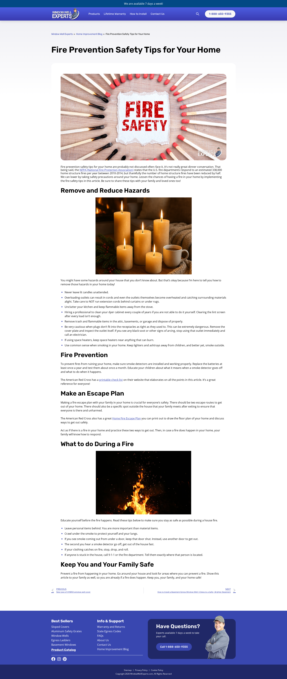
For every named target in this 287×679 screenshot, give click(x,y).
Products (94, 13)
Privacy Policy (141, 670)
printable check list (111, 380)
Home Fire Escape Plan (126, 418)
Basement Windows (63, 644)
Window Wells (60, 635)
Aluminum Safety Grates (66, 631)
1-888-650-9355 (220, 13)
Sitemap (128, 670)
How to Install (138, 13)
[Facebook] (53, 659)
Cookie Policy (157, 670)
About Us (103, 640)
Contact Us (157, 13)
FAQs (100, 635)
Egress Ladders (60, 640)
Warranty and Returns (111, 626)
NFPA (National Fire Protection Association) (107, 170)
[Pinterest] (65, 659)
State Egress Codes (109, 631)
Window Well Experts (62, 34)
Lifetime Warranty (115, 13)
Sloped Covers (60, 626)
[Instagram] (59, 659)
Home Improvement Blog (89, 34)
